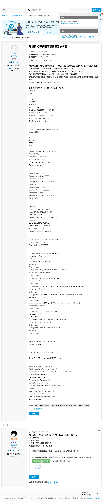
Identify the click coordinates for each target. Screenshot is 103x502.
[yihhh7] (14, 48)
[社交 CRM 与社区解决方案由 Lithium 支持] (86, 494)
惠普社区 (4, 15)
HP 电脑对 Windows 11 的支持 (70, 23)
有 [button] (51, 482)
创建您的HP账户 (34, 32)
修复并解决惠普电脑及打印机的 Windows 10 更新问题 (77, 37)
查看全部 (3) (38, 409)
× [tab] (97, 14)
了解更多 (48, 32)
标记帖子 (14, 71)
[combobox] (48, 10)
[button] (98, 44)
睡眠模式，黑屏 (84, 405)
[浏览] (3, 10)
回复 (34, 414)
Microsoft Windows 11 (42, 405)
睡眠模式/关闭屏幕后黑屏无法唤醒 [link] (40, 15)
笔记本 (23, 15)
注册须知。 (97, 498)
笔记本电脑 (14, 15)
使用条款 (90, 498)
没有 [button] (57, 482)
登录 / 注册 (96, 10)
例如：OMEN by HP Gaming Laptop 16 (64, 405)
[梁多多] (14, 434)
